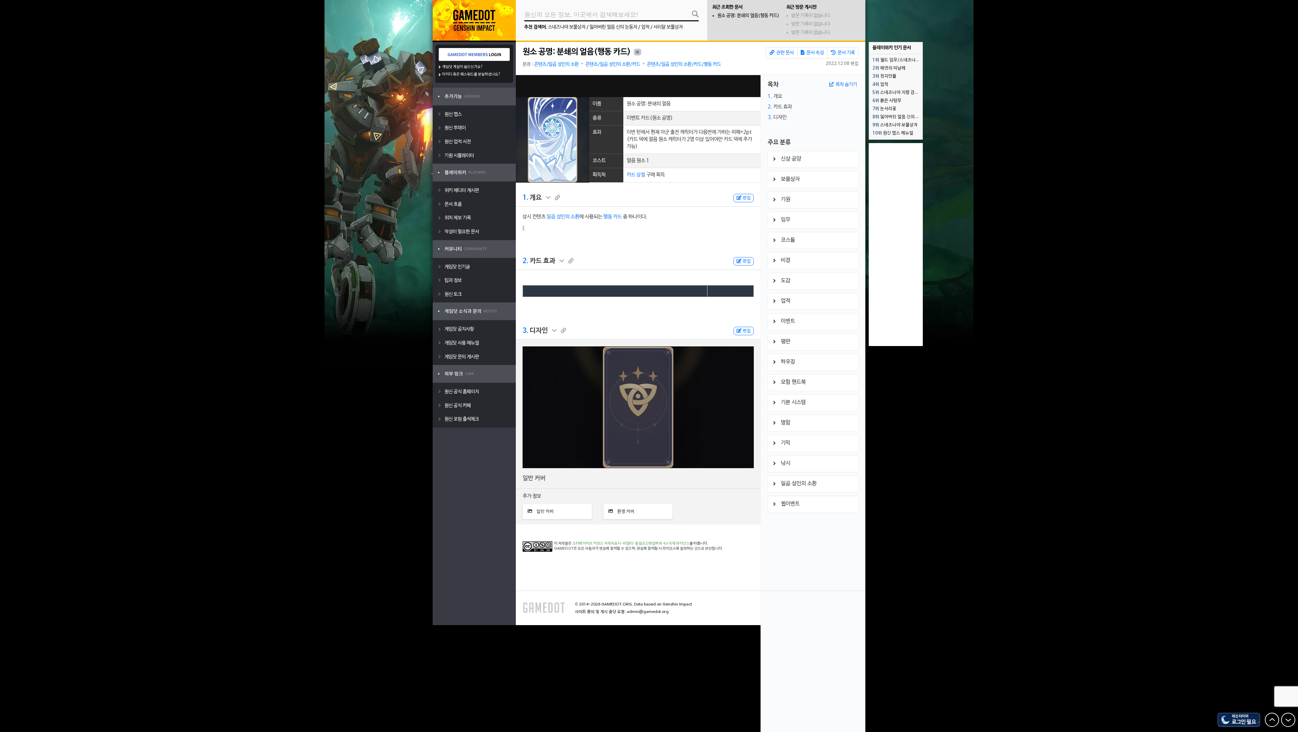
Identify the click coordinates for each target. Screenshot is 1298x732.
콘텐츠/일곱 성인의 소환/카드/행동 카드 (684, 64)
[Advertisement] (638, 86)
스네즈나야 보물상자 (566, 27)
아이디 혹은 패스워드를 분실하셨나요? (471, 74)
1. (525, 198)
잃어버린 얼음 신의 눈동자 (613, 27)
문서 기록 (846, 52)
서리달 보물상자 (668, 27)
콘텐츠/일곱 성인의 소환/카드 (612, 64)
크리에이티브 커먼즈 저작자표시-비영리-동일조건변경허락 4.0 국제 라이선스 (631, 544)
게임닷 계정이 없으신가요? (462, 67)
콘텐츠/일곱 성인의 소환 (556, 64)
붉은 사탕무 (887, 100)
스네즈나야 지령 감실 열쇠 (897, 92)
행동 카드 (612, 217)
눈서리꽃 (884, 109)
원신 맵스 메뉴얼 (892, 133)
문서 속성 (815, 52)
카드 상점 (636, 175)
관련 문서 (784, 52)
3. (525, 331)
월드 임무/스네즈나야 (896, 60)
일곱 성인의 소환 (563, 217)
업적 (645, 27)
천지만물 (884, 76)
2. (525, 261)
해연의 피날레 (889, 68)
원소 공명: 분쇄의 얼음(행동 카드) (748, 15)
